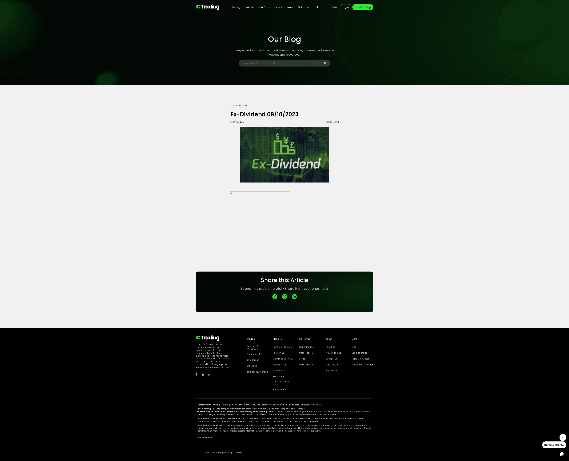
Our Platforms (306, 346)
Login (345, 7)
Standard (252, 365)
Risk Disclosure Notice (325, 414)
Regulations (332, 370)
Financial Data (239, 105)
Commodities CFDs (283, 358)
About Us (330, 346)
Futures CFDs (280, 389)
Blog (354, 346)
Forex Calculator (360, 358)
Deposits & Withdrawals (253, 347)
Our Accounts (254, 354)
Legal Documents (205, 437)
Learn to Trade (359, 352)
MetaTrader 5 (306, 352)
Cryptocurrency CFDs (281, 383)
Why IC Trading (333, 352)
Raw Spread (253, 359)
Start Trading (363, 7)
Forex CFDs (278, 352)
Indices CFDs (279, 364)
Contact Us (331, 358)
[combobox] (336, 7)
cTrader (303, 358)
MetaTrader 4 (306, 364)
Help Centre (332, 364)
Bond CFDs (278, 376)
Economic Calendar (362, 364)
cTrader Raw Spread (257, 371)
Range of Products (283, 346)
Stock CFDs (279, 370)
